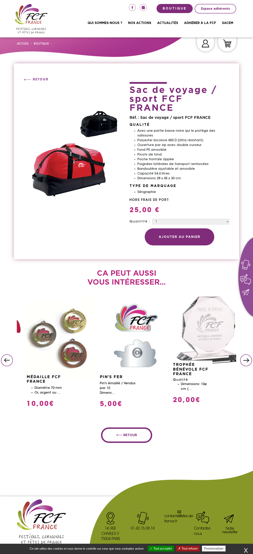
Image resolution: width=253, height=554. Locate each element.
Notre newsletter (230, 530)
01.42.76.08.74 (143, 528)
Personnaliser (214, 548)
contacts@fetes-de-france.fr (179, 519)
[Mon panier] (227, 44)
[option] (53, 352)
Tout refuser (189, 548)
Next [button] (246, 360)
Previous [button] (7, 360)
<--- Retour (36, 79)
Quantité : (139, 221)
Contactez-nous (202, 531)
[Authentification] (205, 44)
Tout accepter (162, 548)
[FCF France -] (31, 18)
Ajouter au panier (179, 236)
